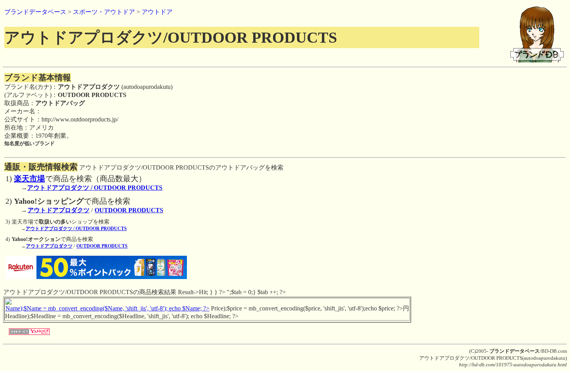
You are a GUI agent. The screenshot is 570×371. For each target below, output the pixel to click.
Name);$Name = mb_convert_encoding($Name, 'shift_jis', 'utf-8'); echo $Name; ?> (107, 308)
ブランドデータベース (35, 12)
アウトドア (157, 12)
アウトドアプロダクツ (59, 210)
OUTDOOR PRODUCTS (129, 210)
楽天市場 (29, 178)
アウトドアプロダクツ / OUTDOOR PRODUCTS (94, 187)
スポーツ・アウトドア (104, 12)
